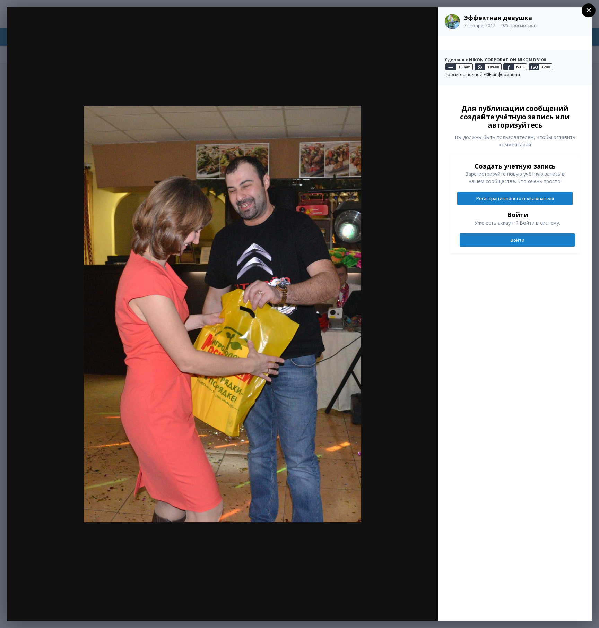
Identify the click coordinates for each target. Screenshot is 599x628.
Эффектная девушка (498, 18)
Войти (517, 240)
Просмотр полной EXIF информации (482, 74)
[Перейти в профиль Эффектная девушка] (452, 21)
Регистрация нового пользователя (515, 198)
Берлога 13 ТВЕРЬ (61, 25)
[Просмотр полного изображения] (426, 19)
